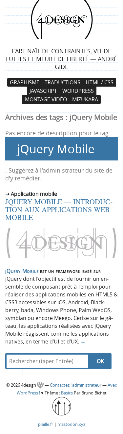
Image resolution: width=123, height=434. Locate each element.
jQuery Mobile (21, 271)
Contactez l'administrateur (76, 385)
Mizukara (85, 99)
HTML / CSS (99, 82)
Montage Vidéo (46, 99)
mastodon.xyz (71, 424)
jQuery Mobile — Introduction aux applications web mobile (59, 209)
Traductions (62, 82)
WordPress (78, 90)
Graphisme (24, 82)
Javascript (43, 90)
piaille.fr (45, 424)
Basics (67, 393)
